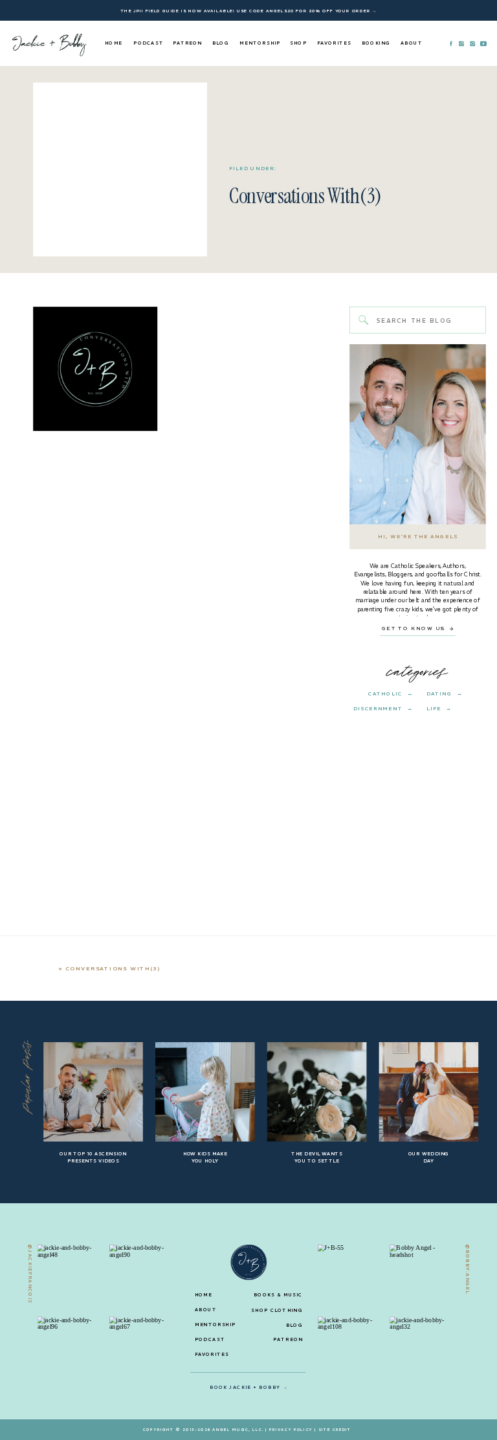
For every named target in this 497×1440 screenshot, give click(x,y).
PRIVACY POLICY (291, 1429)
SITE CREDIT (334, 1429)
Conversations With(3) (113, 968)
